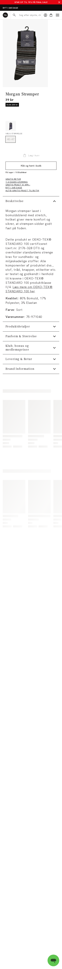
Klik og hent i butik (31, 165)
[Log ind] (45, 15)
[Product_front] (25, 53)
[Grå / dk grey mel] (11, 126)
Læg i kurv (33, 155)
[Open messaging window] (53, 960)
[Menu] (57, 15)
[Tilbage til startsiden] (5, 15)
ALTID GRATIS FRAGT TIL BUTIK (18, 8)
